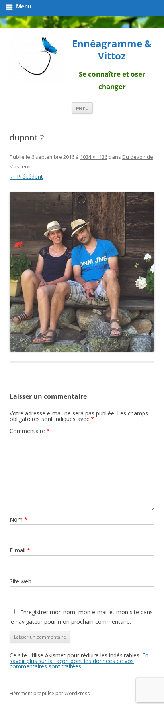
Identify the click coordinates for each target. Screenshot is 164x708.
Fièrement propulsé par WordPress (50, 693)
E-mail (20, 550)
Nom (18, 519)
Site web (20, 581)
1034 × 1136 (93, 156)
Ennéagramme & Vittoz (112, 50)
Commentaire (30, 431)
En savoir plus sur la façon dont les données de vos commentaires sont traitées (79, 660)
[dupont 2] (82, 272)
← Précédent (26, 176)
